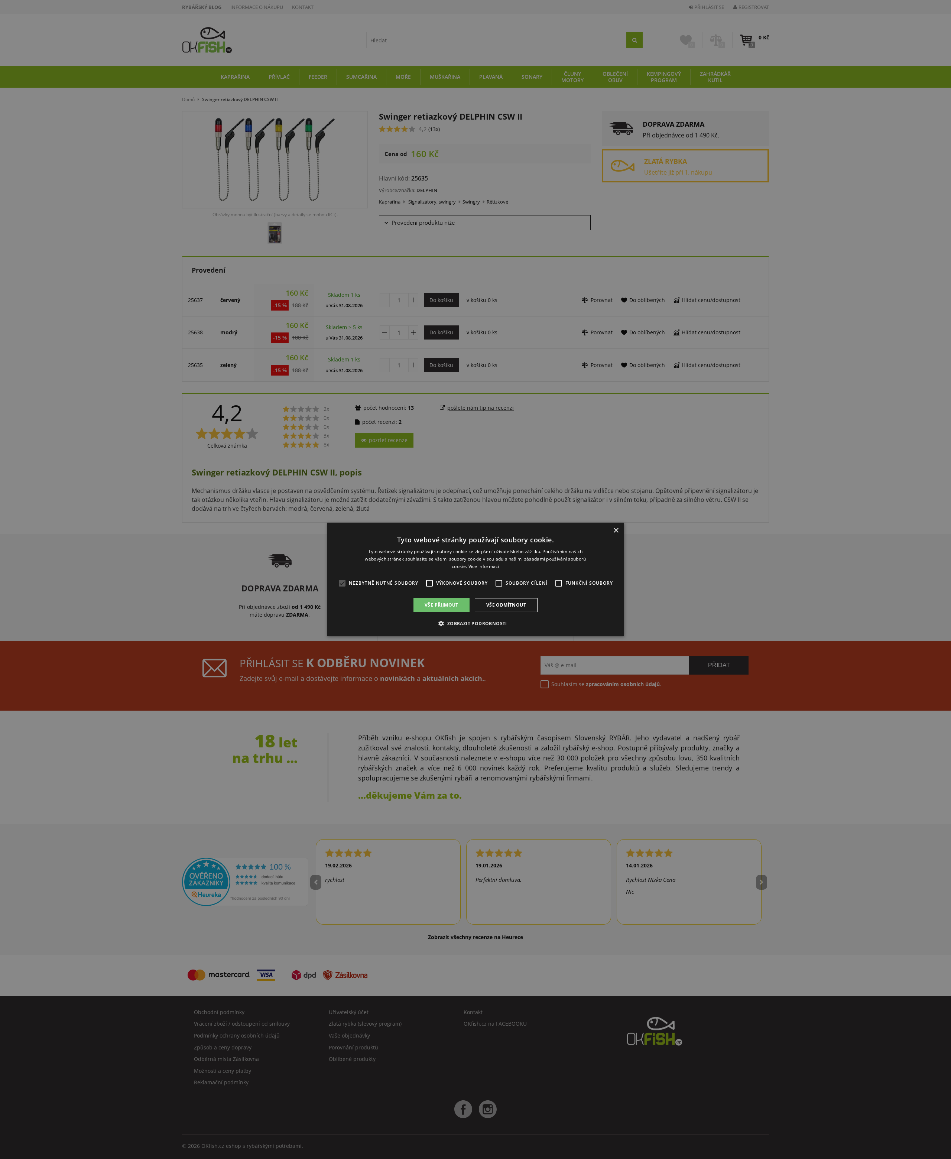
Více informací (483, 566)
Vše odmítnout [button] (506, 605)
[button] (475, 623)
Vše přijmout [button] (441, 605)
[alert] (475, 579)
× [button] (616, 530)
